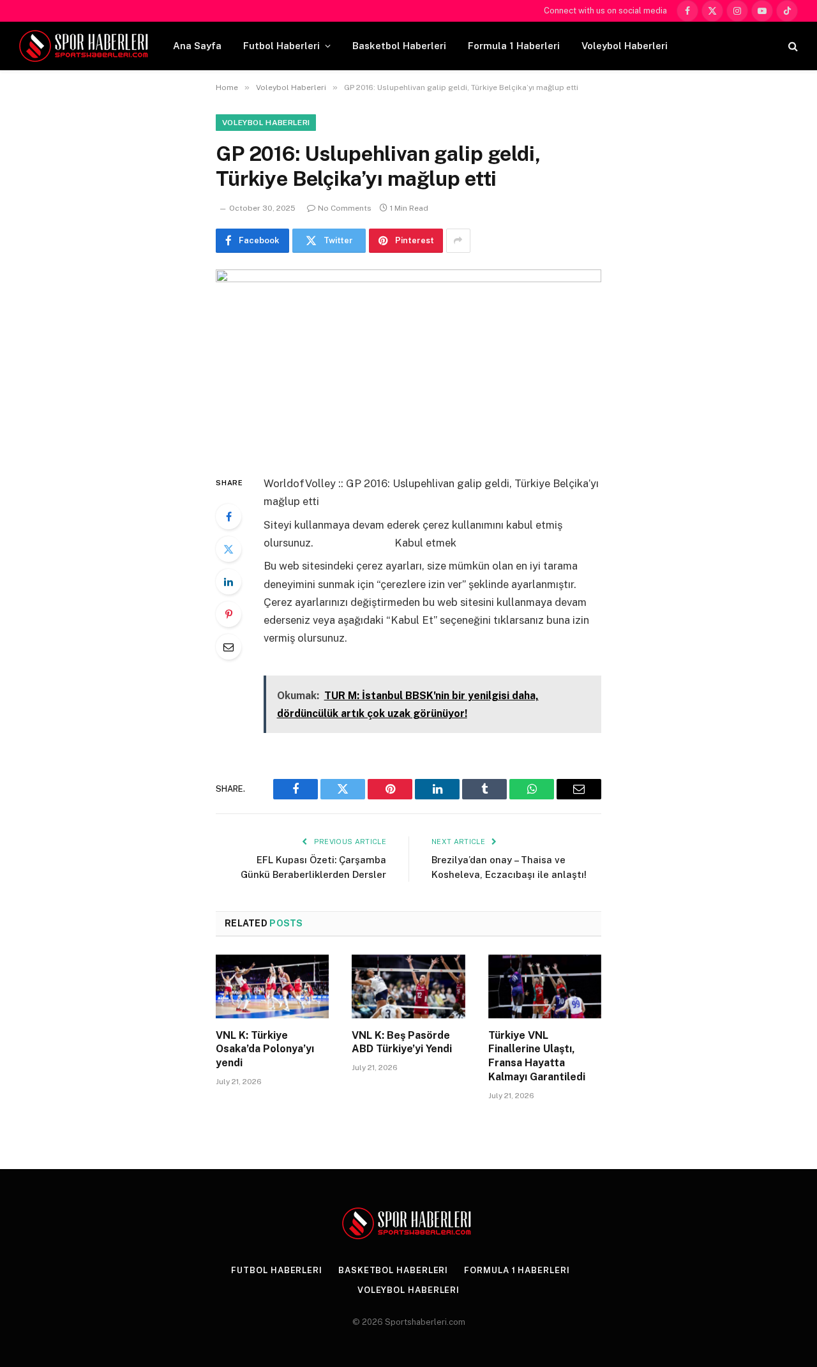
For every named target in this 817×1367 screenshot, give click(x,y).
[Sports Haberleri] (86, 46)
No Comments (344, 208)
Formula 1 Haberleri (514, 45)
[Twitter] (228, 549)
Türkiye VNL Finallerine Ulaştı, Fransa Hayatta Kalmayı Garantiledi (536, 1056)
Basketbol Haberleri (399, 45)
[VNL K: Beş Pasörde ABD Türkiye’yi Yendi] (408, 986)
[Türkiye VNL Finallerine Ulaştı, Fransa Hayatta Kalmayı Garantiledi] (544, 986)
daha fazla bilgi (354, 542)
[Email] (228, 647)
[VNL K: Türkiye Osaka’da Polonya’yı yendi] (272, 986)
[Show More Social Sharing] (458, 241)
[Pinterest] (228, 614)
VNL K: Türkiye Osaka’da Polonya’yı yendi (265, 1049)
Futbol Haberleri (281, 45)
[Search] (792, 46)
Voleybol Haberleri (624, 45)
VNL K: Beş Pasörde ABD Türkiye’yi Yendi (402, 1042)
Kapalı (279, 661)
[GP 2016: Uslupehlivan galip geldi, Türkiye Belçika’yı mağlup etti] (408, 361)
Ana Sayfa (197, 45)
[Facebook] (228, 516)
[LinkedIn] (228, 581)
